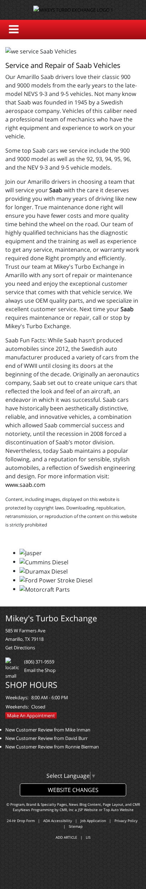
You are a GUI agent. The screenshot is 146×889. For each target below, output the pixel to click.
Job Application (93, 820)
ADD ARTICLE (66, 837)
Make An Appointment (31, 715)
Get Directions (20, 647)
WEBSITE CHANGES (73, 790)
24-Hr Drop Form (21, 820)
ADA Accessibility (57, 820)
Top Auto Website (118, 809)
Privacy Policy (125, 820)
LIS (88, 837)
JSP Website (88, 809)
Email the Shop (40, 670)
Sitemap (76, 826)
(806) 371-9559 (39, 662)
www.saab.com (25, 485)
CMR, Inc (67, 809)
